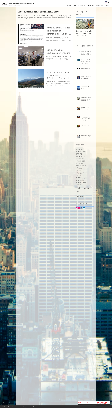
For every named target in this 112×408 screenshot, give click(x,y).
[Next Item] (91, 23)
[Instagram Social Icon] (76, 208)
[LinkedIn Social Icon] (84, 208)
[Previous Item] (78, 23)
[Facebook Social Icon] (81, 208)
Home (34, 407)
